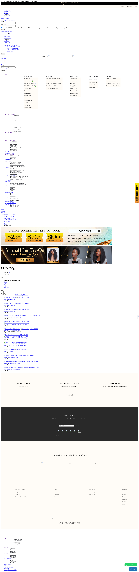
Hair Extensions (27, 93)
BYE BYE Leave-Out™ (29, 86)
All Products (27, 78)
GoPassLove (13, 194)
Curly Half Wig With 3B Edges (12, 363)
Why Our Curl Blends (15, 206)
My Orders (6, 41)
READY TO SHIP (18, 539)
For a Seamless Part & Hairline (53, 78)
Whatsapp (124, 489)
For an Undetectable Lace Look (53, 86)
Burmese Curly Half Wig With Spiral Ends (14, 345)
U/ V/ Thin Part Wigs (29, 98)
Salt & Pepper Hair (93, 82)
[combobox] (8, 67)
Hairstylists (12, 189)
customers (12, 187)
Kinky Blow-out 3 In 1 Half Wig (12, 317)
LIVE (11, 193)
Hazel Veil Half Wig (9, 351)
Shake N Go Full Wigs (29, 83)
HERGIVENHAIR (76, 522)
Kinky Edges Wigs (28, 90)
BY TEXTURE (17, 543)
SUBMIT (94, 463)
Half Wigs (26, 81)
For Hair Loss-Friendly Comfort (53, 83)
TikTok (124, 492)
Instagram (124, 496)
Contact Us (7, 42)
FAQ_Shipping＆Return (20, 492)
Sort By (3, 295)
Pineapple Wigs (27, 105)
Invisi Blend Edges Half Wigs (17, 170)
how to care (13, 555)
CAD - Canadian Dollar (13, 49)
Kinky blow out (74, 93)
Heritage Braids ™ (28, 107)
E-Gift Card (92, 87)
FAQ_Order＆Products (20, 489)
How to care (92, 489)
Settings (3, 212)
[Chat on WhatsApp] (131, 564)
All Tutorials (92, 494)
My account (7, 36)
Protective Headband (111, 81)
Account (3, 211)
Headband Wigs (27, 95)
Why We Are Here (14, 205)
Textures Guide (73, 78)
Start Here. (11, 33)
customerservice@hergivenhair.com (118, 386)
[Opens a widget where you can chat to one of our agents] (133, 569)
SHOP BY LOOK (18, 540)
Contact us (17, 494)
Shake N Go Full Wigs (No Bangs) (18, 184)
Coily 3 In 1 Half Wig (9, 299)
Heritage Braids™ (18, 131)
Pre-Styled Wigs (27, 88)
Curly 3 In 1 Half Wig (9, 311)
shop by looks (93, 76)
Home (5, 224)
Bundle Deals (92, 84)
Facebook (124, 499)
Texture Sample (13, 142)
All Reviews (57, 496)
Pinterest (124, 494)
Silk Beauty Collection (111, 78)
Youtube (124, 501)
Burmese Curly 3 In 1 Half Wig (12, 330)
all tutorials (13, 557)
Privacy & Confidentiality (21, 496)
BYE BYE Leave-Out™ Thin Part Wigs (19, 176)
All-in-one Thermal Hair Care (113, 83)
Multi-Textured (73, 95)
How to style (92, 492)
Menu (2, 209)
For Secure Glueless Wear (52, 88)
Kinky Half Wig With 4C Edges (12, 369)
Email (123, 504)
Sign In (6, 13)
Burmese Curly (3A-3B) (75, 90)
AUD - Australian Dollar (13, 46)
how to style (13, 556)
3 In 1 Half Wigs (14, 168)
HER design (13, 196)
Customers (56, 494)
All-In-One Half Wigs (15, 171)
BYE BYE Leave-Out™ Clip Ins (17, 177)
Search (3, 54)
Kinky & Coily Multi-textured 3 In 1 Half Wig (15, 324)
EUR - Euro (10, 51)
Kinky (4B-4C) (73, 83)
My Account (7, 10)
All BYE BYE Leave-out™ (16, 179)
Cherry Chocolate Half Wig (11, 357)
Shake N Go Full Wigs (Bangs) (17, 183)
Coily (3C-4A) (73, 86)
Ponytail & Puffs (28, 100)
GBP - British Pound (12, 48)
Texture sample (73, 81)
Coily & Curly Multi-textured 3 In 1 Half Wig (15, 337)
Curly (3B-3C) (73, 88)
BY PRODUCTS (17, 542)
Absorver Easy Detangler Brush (113, 86)
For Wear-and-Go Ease (51, 81)
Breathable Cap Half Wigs (16, 172)
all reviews (13, 552)
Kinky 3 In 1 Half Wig (9, 305)
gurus (11, 188)
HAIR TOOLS (17, 544)
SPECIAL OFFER (18, 546)
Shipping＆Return (14, 200)
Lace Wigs (26, 102)
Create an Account (8, 16)
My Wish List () (8, 11)
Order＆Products (14, 198)
